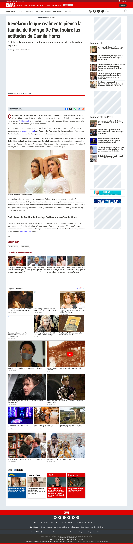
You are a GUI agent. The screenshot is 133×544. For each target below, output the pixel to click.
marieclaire (37, 475)
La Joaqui (47, 11)
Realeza (42, 5)
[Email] (83, 109)
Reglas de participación (87, 532)
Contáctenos (57, 532)
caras (56, 475)
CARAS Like (68, 5)
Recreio (93, 527)
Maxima (100, 527)
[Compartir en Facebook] (66, 109)
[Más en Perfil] (18, 470)
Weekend (71, 522)
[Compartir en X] (70, 109)
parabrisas (76, 475)
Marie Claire (55, 522)
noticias (17, 475)
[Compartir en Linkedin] (79, 109)
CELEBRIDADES (42, 18)
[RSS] (73, 517)
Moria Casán (29, 11)
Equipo (75, 532)
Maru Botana (39, 11)
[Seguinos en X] (98, 11)
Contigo (49, 527)
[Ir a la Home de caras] (10, 7)
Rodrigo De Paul (13, 246)
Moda (48, 5)
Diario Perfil (38, 522)
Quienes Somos (46, 532)
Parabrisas (80, 522)
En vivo (123, 5)
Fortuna (63, 522)
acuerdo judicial (28, 131)
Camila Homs (25, 246)
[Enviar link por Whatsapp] (74, 109)
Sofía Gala (20, 11)
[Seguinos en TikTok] (102, 11)
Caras (43, 527)
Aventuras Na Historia (61, 527)
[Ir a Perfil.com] (123, 2)
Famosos (27, 5)
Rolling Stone (74, 527)
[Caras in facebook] (94, 11)
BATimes (96, 522)
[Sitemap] (77, 517)
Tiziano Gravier (10, 11)
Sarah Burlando (57, 11)
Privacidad (67, 532)
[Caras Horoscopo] (107, 203)
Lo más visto (96, 43)
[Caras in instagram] (90, 11)
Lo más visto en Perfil (101, 117)
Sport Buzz (85, 527)
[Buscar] (125, 11)
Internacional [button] (57, 5)
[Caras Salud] (107, 194)
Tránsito (100, 532)
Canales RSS (35, 532)
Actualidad (35, 5)
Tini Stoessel (24, 121)
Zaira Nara (68, 11)
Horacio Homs (25, 231)
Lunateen (88, 522)
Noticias (19, 5)
